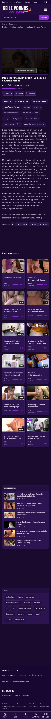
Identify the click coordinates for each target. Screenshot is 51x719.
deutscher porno (32, 118)
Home (4, 24)
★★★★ (33, 224)
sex (7, 608)
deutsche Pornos (31, 2)
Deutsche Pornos (9, 675)
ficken (20, 597)
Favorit (8, 93)
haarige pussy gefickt (12, 124)
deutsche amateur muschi (34, 124)
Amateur (22, 675)
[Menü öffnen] (46, 10)
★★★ (24, 224)
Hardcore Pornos (39, 101)
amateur (37, 603)
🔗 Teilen (19, 93)
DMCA (17, 695)
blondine (21, 614)
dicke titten (10, 614)
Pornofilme (17, 2)
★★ (17, 224)
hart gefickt (17, 118)
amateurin (27, 113)
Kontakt (26, 695)
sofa (36, 113)
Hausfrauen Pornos (11, 107)
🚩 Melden (30, 93)
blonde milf (19, 620)
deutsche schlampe (11, 113)
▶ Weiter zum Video (25, 70)
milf (13, 608)
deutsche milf (40, 608)
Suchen (44, 17)
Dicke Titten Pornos (21, 681)
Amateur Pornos (21, 101)
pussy (6, 118)
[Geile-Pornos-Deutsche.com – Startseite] (17, 10)
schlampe (37, 107)
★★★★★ (43, 224)
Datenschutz (7, 695)
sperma (27, 107)
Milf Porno (6, 681)
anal (38, 614)
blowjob (27, 603)
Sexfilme (5, 2)
